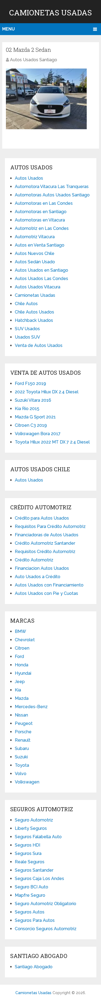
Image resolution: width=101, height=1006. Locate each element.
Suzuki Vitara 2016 (33, 400)
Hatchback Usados (34, 320)
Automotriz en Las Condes (42, 228)
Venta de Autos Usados (38, 345)
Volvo (20, 773)
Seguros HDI (27, 845)
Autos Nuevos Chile (34, 253)
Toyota (22, 765)
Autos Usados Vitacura (37, 286)
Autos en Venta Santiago (39, 245)
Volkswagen (27, 782)
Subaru (22, 748)
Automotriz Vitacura (35, 236)
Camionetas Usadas (50, 13)
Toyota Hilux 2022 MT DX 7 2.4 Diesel (52, 442)
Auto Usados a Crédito (37, 576)
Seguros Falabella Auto (38, 836)
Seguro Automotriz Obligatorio (45, 903)
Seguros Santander (34, 870)
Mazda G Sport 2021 (35, 417)
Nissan (21, 715)
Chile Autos (26, 303)
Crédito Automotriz (34, 559)
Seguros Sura (28, 853)
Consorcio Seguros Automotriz (45, 928)
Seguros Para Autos (35, 920)
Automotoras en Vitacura (40, 220)
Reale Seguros (29, 861)
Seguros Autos (29, 912)
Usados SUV (27, 337)
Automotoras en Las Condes (44, 203)
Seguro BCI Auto (31, 886)
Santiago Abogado (34, 966)
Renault (22, 740)
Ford (19, 656)
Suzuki (21, 756)
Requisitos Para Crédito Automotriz (50, 526)
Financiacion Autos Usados (42, 568)
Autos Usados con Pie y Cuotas (46, 593)
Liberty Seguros (31, 828)
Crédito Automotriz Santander (45, 543)
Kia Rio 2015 (27, 408)
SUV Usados (27, 328)
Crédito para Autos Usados (42, 518)
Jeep (20, 681)
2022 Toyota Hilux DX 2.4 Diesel (46, 391)
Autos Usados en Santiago (41, 270)
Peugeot (24, 723)
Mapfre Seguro (30, 895)
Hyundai (23, 673)
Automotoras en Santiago (41, 211)
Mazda (22, 698)
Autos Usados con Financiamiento (49, 585)
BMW (20, 631)
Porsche (23, 731)
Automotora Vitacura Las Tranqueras (52, 186)
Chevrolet (25, 639)
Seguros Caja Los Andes (39, 878)
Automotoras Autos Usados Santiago (52, 194)
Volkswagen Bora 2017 (38, 433)
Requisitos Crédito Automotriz (45, 551)
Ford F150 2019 (30, 383)
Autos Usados (29, 178)
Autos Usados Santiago (33, 59)
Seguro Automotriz (34, 820)
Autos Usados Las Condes (41, 278)
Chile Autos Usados (34, 312)
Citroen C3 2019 (31, 425)
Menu (8, 29)
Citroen (22, 648)
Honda (21, 664)
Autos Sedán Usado (35, 261)
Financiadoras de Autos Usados (46, 534)
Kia (18, 690)
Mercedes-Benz (31, 706)
